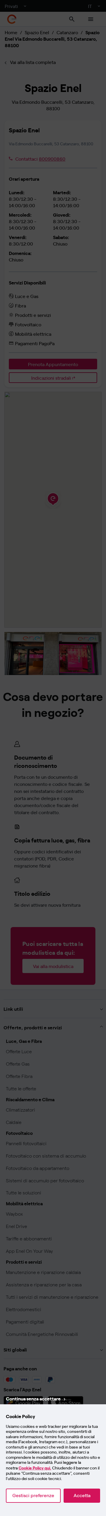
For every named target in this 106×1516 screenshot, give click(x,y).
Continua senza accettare (33, 1398)
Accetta (82, 1495)
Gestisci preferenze (33, 1495)
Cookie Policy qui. (35, 1468)
